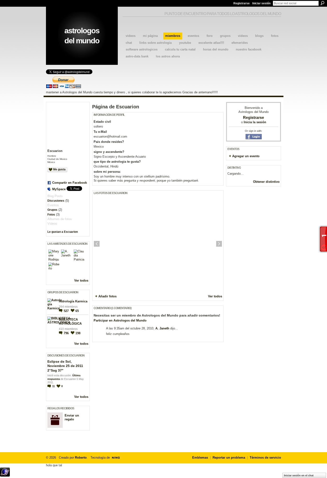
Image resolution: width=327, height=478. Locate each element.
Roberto (81, 457)
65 (77, 311)
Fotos (51, 214)
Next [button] (219, 244)
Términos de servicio (265, 457)
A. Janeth (162, 328)
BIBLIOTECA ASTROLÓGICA (70, 321)
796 (67, 333)
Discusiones (55, 200)
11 (54, 386)
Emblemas (200, 457)
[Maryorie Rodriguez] (54, 255)
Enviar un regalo (72, 417)
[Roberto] (54, 268)
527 (67, 311)
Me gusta (59, 169)
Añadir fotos (107, 296)
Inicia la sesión (255, 122)
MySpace (59, 189)
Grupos (52, 209)
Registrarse (241, 3)
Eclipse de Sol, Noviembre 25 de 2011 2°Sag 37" (65, 366)
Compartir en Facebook (69, 182)
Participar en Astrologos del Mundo (120, 320)
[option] (158, 244)
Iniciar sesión (261, 3)
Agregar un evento (245, 156)
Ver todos (81, 280)
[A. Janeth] (67, 255)
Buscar (322, 3)
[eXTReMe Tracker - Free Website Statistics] (5, 475)
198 (77, 333)
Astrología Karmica (73, 301)
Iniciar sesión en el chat (299, 475)
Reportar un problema (229, 457)
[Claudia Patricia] (79, 255)
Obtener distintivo (266, 181)
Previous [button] (97, 244)
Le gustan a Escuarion (62, 231)
